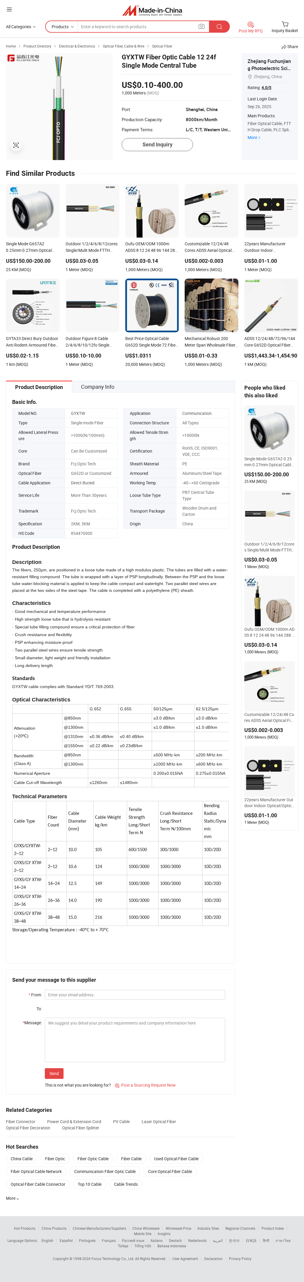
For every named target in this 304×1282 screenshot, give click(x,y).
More (252, 137)
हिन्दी (266, 1240)
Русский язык (133, 1240)
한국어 (234, 1240)
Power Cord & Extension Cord (74, 1121)
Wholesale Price (178, 1228)
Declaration (213, 1258)
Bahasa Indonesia (171, 1245)
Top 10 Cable (90, 1184)
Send (54, 1073)
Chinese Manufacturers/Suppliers (99, 1228)
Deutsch (175, 1240)
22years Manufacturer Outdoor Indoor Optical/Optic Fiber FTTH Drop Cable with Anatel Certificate (269, 803)
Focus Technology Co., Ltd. (113, 1258)
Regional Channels (240, 1228)
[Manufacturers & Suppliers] (152, 10)
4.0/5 (266, 87)
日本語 (251, 1240)
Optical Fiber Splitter (80, 1128)
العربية (218, 1240)
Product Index (273, 1228)
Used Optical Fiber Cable (176, 1158)
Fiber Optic (55, 1158)
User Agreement (185, 1258)
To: (39, 1008)
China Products (54, 1228)
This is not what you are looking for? (78, 1085)
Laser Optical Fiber (159, 1121)
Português (87, 1240)
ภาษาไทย (283, 1240)
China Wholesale (145, 1228)
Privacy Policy (240, 1258)
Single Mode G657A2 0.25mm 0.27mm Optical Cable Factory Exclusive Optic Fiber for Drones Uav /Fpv (269, 462)
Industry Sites (208, 1228)
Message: (32, 1022)
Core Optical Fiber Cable (170, 1171)
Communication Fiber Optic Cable (105, 1171)
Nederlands (197, 1240)
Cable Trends (126, 1184)
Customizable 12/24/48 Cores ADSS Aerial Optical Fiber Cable (269, 717)
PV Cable (121, 1121)
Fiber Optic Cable (93, 1158)
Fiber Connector (20, 1121)
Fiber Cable (131, 1158)
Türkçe (123, 1245)
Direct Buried (82, 483)
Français (109, 1240)
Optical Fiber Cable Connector (38, 1184)
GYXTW (78, 413)
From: (35, 995)
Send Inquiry (157, 144)
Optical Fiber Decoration (28, 1128)
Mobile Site (142, 1233)
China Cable (22, 1158)
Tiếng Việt (142, 1245)
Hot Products (24, 1228)
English (47, 1240)
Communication (197, 413)
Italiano (157, 1240)
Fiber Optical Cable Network (36, 1171)
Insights (164, 1233)
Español (66, 1240)
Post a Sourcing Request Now (145, 1085)
